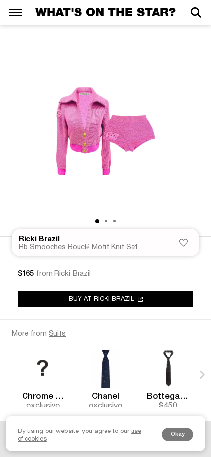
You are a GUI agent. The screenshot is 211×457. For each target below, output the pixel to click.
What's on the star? (105, 12)
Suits (57, 333)
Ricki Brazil (39, 239)
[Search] (195, 12)
